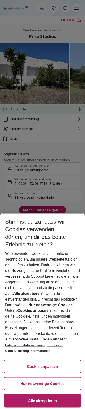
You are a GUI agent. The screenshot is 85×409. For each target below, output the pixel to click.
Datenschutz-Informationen (25, 345)
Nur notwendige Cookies (42, 384)
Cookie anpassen (42, 367)
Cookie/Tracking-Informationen (27, 351)
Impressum (55, 345)
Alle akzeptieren (42, 401)
